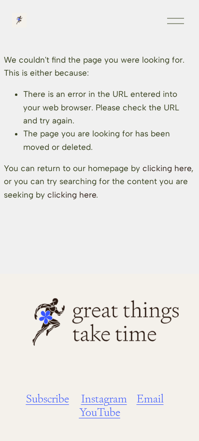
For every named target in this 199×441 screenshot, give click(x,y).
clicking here (166, 168)
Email (150, 399)
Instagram (104, 399)
